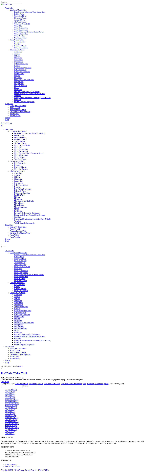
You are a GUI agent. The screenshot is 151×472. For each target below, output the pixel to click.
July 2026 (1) (10, 392)
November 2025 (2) (12, 404)
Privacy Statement (31, 470)
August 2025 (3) (11, 408)
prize (84, 384)
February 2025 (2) (11, 418)
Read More (5, 382)
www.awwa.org (11, 464)
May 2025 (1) (10, 412)
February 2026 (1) (11, 400)
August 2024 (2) (11, 430)
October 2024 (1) (11, 426)
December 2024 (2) (12, 422)
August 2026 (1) (11, 390)
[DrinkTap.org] (6, 4)
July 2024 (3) (10, 432)
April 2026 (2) (10, 398)
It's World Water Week (14, 373)
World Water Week (21, 384)
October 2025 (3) (11, 406)
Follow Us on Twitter (12, 466)
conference (91, 384)
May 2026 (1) (10, 396)
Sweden (40, 384)
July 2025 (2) (10, 410)
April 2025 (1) (10, 414)
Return (20, 366)
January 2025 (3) (11, 420)
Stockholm (33, 384)
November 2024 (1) (12, 424)
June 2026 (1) (10, 394)
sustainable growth (101, 384)
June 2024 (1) (10, 434)
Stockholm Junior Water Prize (71, 384)
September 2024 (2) (12, 428)
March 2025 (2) (10, 416)
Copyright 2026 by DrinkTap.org (12, 470)
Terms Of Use (44, 470)
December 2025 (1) (12, 402)
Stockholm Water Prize (52, 384)
